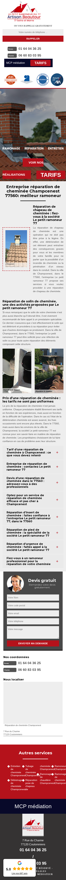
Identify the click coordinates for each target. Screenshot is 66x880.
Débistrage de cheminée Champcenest (15, 785)
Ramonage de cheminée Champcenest (59, 779)
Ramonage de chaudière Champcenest (44, 779)
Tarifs (40, 63)
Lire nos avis (19, 873)
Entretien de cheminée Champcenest (15, 771)
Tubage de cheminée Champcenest (29, 771)
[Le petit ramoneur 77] (33, 825)
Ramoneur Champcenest (59, 767)
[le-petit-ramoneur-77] (24, 11)
